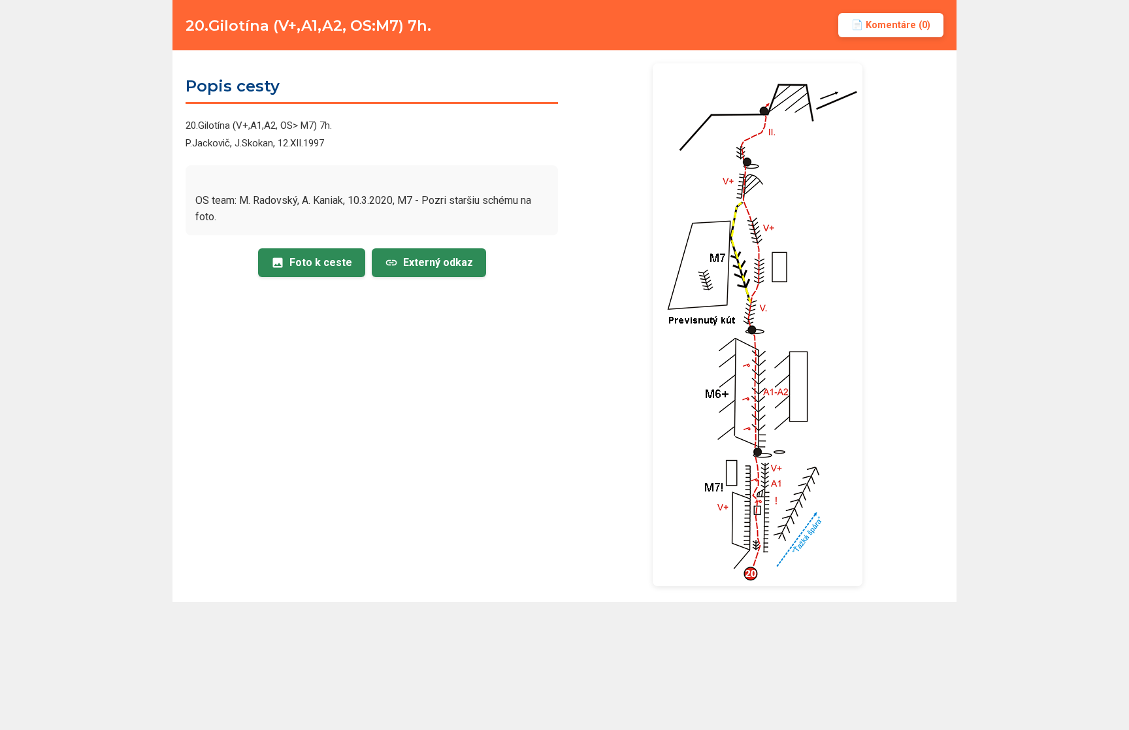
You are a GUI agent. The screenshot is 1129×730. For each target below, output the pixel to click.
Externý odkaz (438, 262)
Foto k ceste (320, 262)
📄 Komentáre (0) (890, 25)
